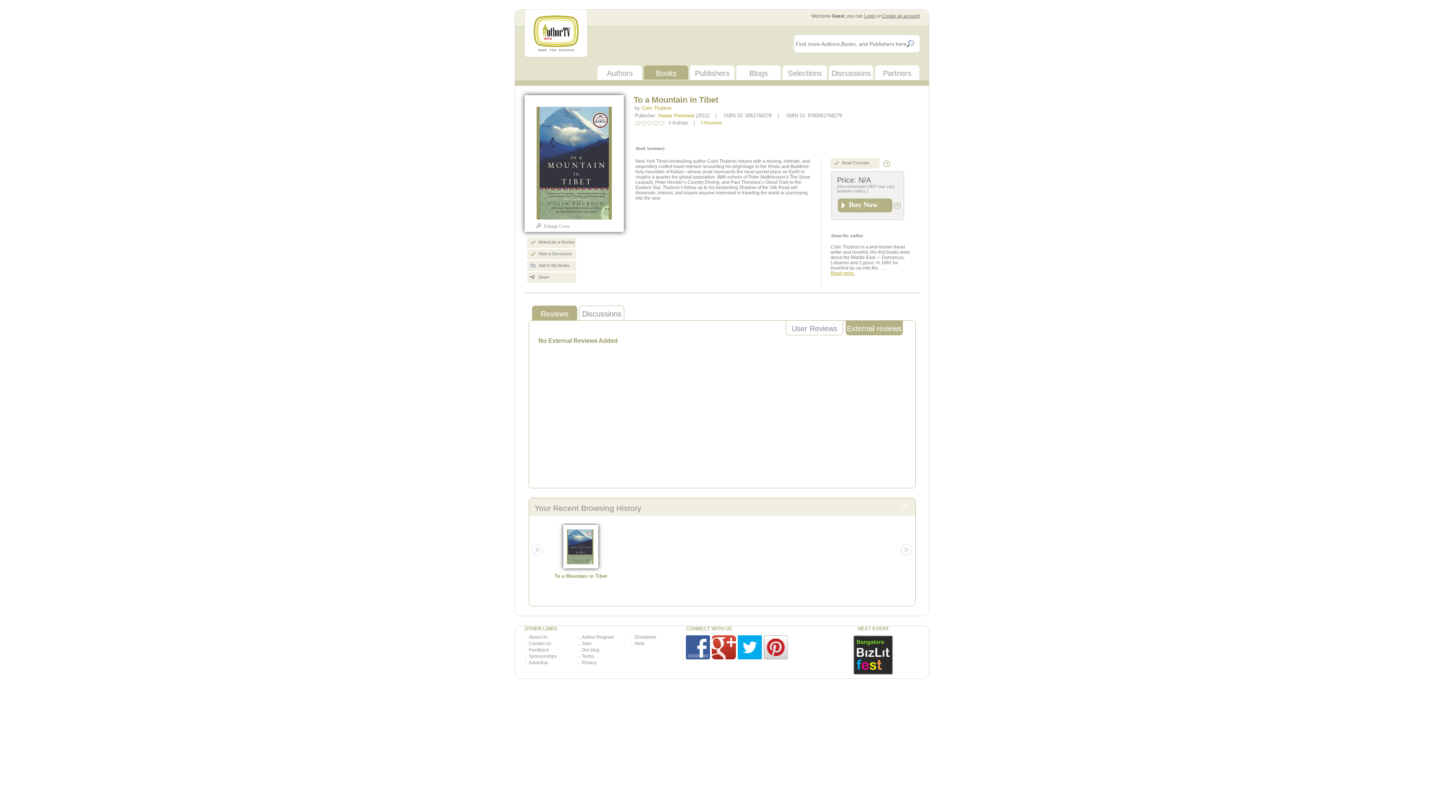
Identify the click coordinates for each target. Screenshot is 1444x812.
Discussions (851, 73)
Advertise (538, 662)
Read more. (843, 273)
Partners (897, 73)
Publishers (712, 73)
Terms (588, 656)
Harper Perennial (676, 115)
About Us (538, 637)
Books (666, 73)
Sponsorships (543, 656)
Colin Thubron (657, 108)
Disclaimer (646, 637)
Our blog (590, 650)
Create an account (901, 16)
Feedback (539, 650)
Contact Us (540, 643)
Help (640, 643)
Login (870, 16)
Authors (620, 73)
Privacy (589, 662)
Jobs (587, 643)
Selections (805, 73)
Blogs (758, 73)
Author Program (598, 637)
